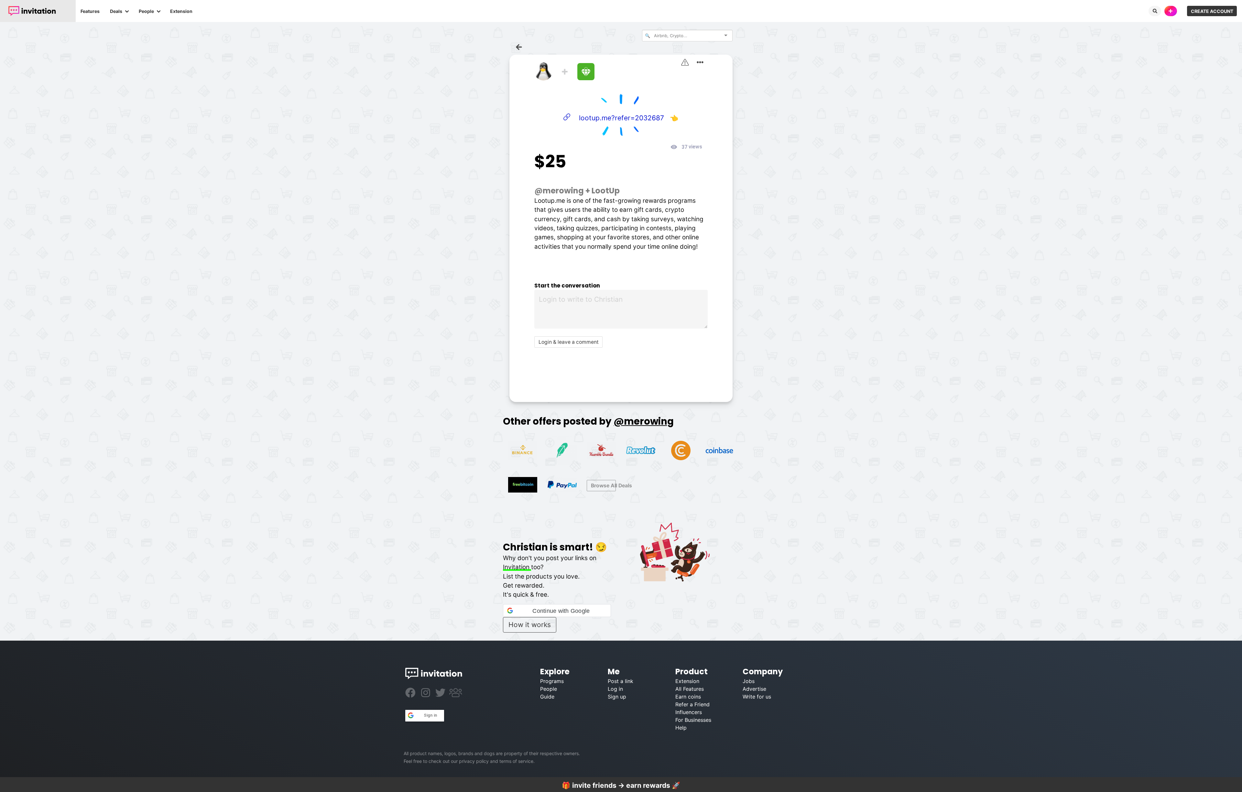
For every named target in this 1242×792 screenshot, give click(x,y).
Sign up (617, 696)
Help (681, 727)
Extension (181, 11)
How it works (529, 625)
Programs (552, 681)
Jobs (749, 681)
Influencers (688, 712)
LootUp (606, 190)
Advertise (754, 689)
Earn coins (688, 696)
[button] (557, 610)
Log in (615, 689)
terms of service (516, 761)
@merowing (559, 190)
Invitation (517, 567)
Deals (116, 11)
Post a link (620, 681)
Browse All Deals (603, 486)
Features (90, 11)
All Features (689, 689)
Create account (1212, 11)
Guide (547, 696)
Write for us (757, 696)
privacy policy (474, 761)
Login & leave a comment (569, 342)
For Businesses (693, 720)
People (146, 11)
